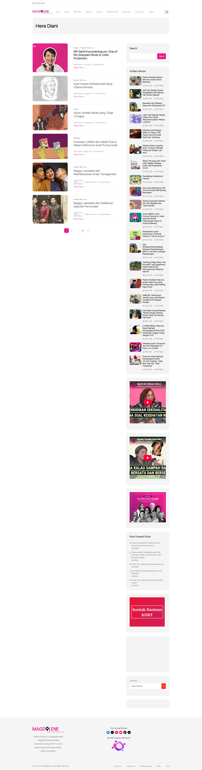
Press (159, 766)
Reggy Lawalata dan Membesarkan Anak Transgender (95, 172)
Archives (133, 681)
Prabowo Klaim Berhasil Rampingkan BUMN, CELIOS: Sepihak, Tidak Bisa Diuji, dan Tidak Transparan (152, 361)
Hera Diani (78, 64)
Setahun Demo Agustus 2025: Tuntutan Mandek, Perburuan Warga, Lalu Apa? (152, 149)
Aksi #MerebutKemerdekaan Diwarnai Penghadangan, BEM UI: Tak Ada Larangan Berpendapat (153, 249)
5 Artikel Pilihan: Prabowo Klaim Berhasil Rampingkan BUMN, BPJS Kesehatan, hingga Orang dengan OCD (153, 330)
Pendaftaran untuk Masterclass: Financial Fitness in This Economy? (153, 233)
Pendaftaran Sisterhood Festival (152, 177)
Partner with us (146, 766)
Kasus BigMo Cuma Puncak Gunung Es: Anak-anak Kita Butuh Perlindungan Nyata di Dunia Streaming (153, 218)
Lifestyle (88, 12)
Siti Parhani (78, 184)
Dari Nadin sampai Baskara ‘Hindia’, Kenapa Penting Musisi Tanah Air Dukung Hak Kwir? (154, 314)
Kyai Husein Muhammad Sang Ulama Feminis (93, 85)
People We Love (112, 12)
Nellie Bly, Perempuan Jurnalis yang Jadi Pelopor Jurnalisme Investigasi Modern (153, 298)
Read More (78, 68)
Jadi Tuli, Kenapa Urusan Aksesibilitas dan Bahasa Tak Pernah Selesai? (153, 92)
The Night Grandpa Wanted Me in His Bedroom (146, 572)
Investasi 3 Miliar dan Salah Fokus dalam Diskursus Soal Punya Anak (95, 143)
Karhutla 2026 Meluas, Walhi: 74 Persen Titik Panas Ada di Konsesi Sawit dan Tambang (152, 133)
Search (133, 48)
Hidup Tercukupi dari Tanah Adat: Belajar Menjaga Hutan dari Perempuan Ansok (154, 164)
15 (83, 230)
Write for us (131, 766)
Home (58, 12)
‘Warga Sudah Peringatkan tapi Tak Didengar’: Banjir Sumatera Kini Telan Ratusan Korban (146, 555)
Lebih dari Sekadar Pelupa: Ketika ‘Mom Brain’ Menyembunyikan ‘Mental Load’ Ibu (153, 118)
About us (118, 766)
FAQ (167, 766)
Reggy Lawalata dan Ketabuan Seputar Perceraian (93, 204)
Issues (66, 12)
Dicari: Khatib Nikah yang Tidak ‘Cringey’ (93, 114)
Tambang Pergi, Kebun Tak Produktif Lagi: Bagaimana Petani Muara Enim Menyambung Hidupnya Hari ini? (154, 267)
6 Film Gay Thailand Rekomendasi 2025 (147, 564)
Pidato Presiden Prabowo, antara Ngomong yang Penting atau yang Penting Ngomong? (153, 283)
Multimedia (126, 12)
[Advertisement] (148, 654)
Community (139, 12)
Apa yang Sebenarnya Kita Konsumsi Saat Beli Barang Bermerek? (154, 190)
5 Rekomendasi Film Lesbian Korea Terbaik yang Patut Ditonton (145, 544)
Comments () (98, 64)
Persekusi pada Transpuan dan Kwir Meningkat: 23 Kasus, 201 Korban (153, 345)
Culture (98, 12)
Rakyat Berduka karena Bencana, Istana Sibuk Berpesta (152, 79)
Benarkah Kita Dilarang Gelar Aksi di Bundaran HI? (153, 104)
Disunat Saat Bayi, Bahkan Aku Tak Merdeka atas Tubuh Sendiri (153, 203)
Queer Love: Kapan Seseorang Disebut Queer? (147, 581)
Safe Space (77, 12)
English (151, 12)
